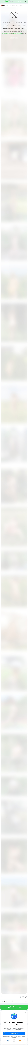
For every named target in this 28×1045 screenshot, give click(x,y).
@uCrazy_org (15, 1007)
